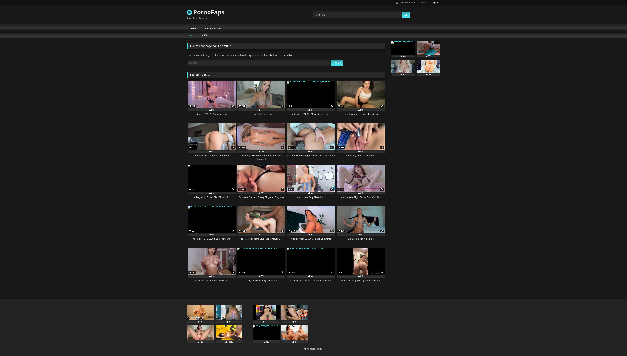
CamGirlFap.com (212, 28)
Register (435, 2)
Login (422, 2)
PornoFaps (208, 12)
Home (193, 28)
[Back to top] (616, 346)
